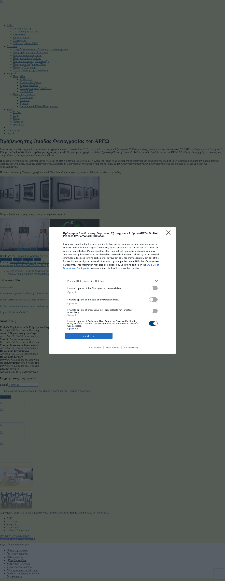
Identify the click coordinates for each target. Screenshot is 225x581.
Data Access (112, 347)
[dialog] (112, 290)
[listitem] (112, 281)
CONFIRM (89, 336)
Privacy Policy (131, 347)
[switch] (153, 288)
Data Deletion (94, 347)
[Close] (169, 233)
